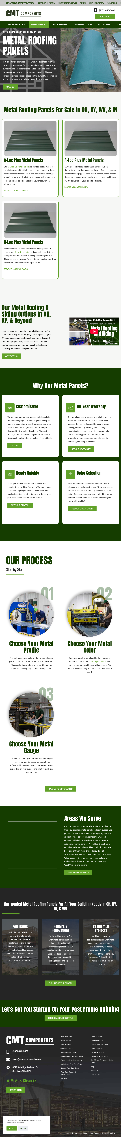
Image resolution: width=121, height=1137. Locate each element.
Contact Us (95, 1074)
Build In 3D (105, 16)
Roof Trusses (60, 24)
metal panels (87, 829)
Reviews (83, 3)
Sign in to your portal (60, 983)
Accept (11, 1128)
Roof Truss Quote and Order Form (102, 1061)
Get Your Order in (20, 505)
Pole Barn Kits (15, 24)
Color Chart (104, 24)
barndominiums (95, 836)
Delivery (63, 1078)
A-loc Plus (93, 843)
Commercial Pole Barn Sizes (71, 1056)
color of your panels (97, 661)
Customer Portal (96, 3)
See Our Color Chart (82, 508)
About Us (94, 1070)
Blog (92, 1066)
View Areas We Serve (78, 872)
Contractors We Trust (67, 3)
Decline (23, 1128)
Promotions (112, 3)
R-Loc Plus (81, 847)
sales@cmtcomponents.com (27, 1059)
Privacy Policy (88, 1133)
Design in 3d (16, 1090)
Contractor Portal (46, 3)
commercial (69, 840)
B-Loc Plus (103, 843)
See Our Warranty (81, 449)
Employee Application (99, 1056)
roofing (77, 843)
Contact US (11, 356)
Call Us (10, 86)
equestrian (73, 836)
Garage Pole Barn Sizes (69, 1068)
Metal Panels (38, 24)
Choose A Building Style (60, 1017)
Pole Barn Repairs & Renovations (68, 1073)
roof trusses (102, 829)
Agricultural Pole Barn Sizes (71, 1064)
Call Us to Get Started (60, 788)
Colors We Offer (97, 1040)
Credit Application (98, 1048)
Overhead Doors (83, 24)
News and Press (97, 1036)
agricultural (106, 833)
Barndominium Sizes (68, 1052)
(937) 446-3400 (107, 10)
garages (96, 833)
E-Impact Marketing (108, 1133)
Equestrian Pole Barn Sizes (71, 1060)
